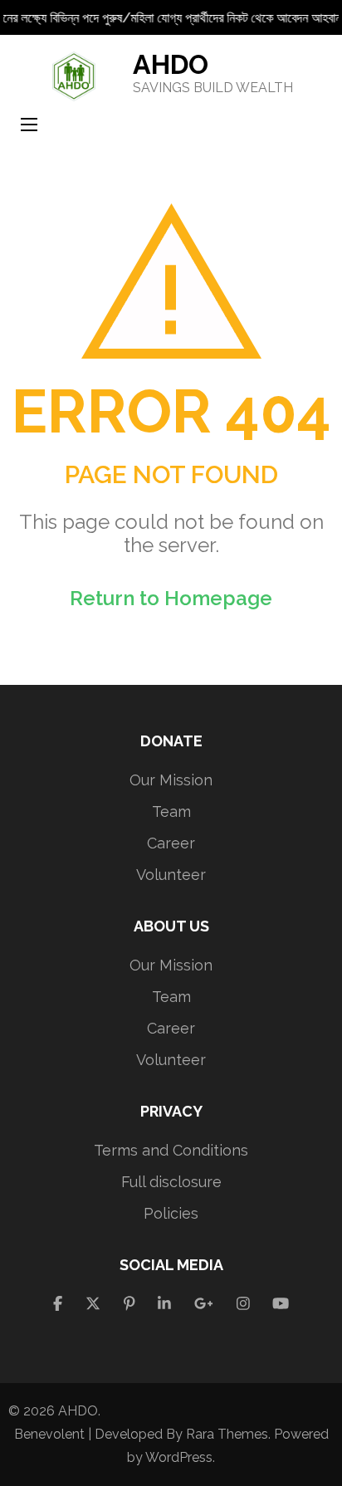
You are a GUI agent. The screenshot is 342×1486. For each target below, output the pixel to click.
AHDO (170, 64)
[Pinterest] (129, 1303)
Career (171, 843)
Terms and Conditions (171, 1150)
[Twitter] (93, 1303)
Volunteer (171, 874)
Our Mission (171, 780)
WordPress (179, 1457)
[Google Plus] (203, 1303)
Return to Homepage (171, 598)
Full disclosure (171, 1181)
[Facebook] (57, 1303)
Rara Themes (227, 1434)
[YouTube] (280, 1303)
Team (171, 811)
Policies (171, 1213)
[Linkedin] (164, 1303)
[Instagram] (243, 1303)
